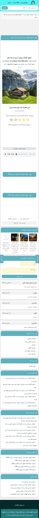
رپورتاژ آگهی (31, 348)
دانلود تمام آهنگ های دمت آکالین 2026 (23, 464)
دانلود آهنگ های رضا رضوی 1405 (25, 470)
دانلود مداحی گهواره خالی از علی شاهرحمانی (22, 494)
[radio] (28, 120)
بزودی (33, 345)
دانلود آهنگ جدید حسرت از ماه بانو (22, 38)
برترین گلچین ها (30, 342)
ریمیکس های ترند (30, 351)
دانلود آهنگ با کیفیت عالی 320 (18, 174)
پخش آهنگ (19, 505)
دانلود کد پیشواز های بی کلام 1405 (25, 460)
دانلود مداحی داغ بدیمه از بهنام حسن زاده (23, 488)
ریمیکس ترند (24, 2)
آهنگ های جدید (28, 15)
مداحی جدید (31, 354)
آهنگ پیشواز (31, 339)
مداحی (9, 2)
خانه (35, 15)
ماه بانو (16, 223)
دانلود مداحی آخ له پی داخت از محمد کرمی (22, 485)
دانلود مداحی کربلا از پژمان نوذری (25, 491)
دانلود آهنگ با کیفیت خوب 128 (18, 195)
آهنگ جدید (16, 2)
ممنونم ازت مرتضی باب (28, 482)
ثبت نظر (19, 276)
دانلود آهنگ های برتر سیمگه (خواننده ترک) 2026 (20, 457)
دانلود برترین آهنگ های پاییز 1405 (25, 467)
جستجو (4, 8)
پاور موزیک (32, 366)
